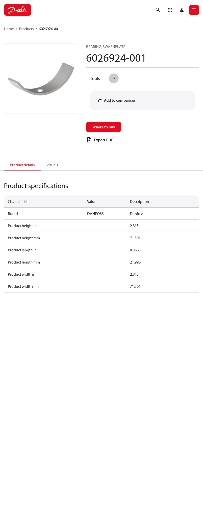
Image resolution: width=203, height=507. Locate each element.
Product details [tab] (22, 164)
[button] (169, 9)
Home (9, 28)
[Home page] (17, 10)
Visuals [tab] (52, 164)
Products (26, 28)
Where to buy (103, 126)
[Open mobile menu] (194, 10)
